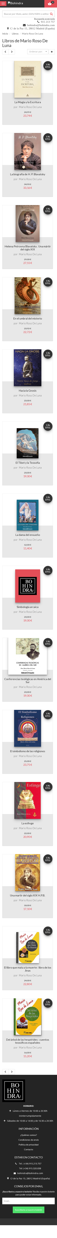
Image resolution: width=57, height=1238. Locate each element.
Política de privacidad (28, 1144)
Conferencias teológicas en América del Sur (27, 680)
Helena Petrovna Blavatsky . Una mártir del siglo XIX (28, 248)
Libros (15, 33)
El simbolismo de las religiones (27, 751)
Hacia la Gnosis (27, 390)
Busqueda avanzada (44, 18)
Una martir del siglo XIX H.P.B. (27, 895)
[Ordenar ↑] (52, 51)
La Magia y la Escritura (27, 102)
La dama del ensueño (27, 534)
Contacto (28, 1149)
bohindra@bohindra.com (41, 25)
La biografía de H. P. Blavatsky (27, 174)
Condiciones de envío (28, 1139)
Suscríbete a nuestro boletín (28, 1209)
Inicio (5, 33)
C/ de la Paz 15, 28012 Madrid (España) (32, 28)
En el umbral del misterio (27, 318)
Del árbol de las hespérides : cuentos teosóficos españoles (27, 1041)
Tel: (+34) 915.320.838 (30, 1168)
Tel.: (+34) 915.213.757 (30, 1163)
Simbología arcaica (27, 607)
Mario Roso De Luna (30, 107)
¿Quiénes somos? (28, 1135)
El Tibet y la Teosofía (28, 462)
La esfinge (27, 823)
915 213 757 (48, 21)
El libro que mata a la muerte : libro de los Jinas (27, 969)
